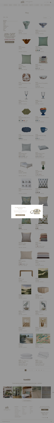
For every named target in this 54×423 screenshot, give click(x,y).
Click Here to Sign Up (20, 215)
